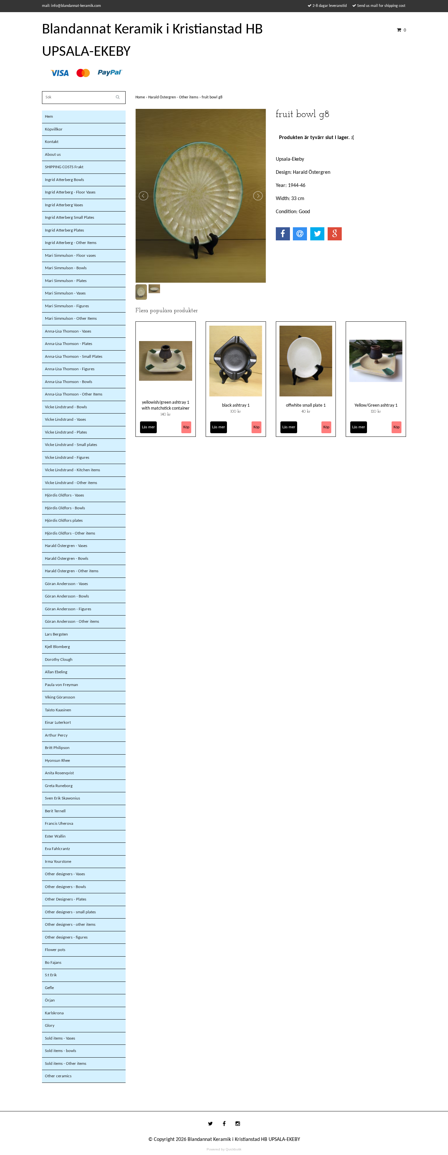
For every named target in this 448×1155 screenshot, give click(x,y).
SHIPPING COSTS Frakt (64, 167)
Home (141, 97)
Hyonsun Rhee (57, 761)
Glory (49, 1025)
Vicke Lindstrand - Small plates (71, 445)
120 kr (376, 412)
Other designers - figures (66, 937)
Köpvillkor (54, 129)
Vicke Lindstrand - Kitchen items (72, 470)
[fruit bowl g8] (200, 196)
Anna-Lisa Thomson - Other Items (73, 394)
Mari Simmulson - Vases (65, 293)
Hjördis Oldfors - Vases (64, 495)
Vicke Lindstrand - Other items (71, 483)
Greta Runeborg (58, 786)
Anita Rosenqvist (59, 773)
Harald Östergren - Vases (66, 546)
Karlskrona (54, 1013)
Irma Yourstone (58, 862)
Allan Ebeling (56, 672)
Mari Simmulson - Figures (67, 306)
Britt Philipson (57, 748)
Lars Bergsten (56, 634)
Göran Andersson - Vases (66, 584)
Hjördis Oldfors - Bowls (65, 508)
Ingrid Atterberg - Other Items (70, 243)
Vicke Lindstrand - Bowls (66, 407)
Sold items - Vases (60, 1038)
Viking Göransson (60, 697)
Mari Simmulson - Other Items (71, 318)
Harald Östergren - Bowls (66, 559)
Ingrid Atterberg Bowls (64, 180)
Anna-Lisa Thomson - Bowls (68, 382)
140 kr (166, 414)
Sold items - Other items (65, 1064)
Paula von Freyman (61, 685)
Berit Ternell (55, 811)
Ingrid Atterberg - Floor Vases (70, 192)
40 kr (305, 412)
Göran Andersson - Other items (72, 621)
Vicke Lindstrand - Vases (65, 419)
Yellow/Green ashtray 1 (376, 405)
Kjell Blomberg (57, 647)
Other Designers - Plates (65, 899)
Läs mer (148, 427)
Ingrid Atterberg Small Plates (69, 217)
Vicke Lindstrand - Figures (67, 458)
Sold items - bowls (60, 1051)
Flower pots (55, 950)
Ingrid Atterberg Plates (64, 230)
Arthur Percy (56, 735)
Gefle (49, 988)
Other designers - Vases (65, 874)
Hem (49, 116)
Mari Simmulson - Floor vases (70, 255)
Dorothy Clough (58, 660)
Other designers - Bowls (65, 887)
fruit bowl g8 (212, 97)
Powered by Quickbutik (224, 1149)
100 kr (236, 412)
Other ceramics (58, 1076)
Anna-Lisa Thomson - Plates (68, 344)
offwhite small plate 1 (306, 405)
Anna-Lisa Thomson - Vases (68, 331)
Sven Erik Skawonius (62, 798)
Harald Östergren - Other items (71, 571)
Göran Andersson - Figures (68, 609)
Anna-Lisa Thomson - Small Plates (73, 357)
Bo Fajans (53, 963)
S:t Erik (51, 975)
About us (53, 154)
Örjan (50, 1000)
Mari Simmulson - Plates (66, 281)
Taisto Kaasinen (58, 710)
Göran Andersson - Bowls (67, 596)
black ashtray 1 (236, 405)
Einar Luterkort (58, 722)
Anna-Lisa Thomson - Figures (69, 369)
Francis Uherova (59, 823)
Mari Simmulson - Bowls (66, 268)
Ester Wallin (55, 836)
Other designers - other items (70, 924)
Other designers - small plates (70, 912)
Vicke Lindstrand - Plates (66, 432)
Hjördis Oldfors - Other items (70, 533)
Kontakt (51, 142)
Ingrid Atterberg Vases (64, 205)
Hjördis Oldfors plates (64, 520)
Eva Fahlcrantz (57, 849)
